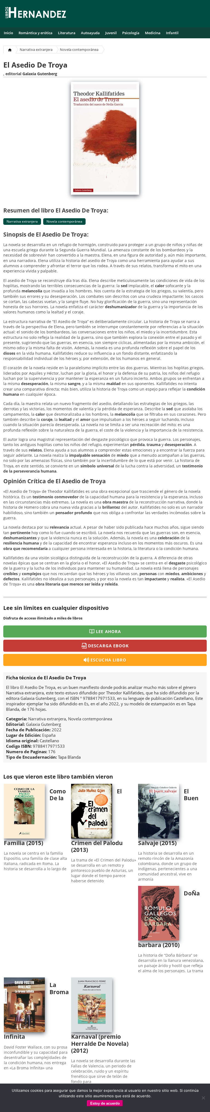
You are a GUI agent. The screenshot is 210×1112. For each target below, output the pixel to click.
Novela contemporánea (79, 49)
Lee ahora (108, 631)
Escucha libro (108, 660)
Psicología (130, 32)
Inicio (8, 32)
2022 (57, 729)
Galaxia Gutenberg (39, 73)
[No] (203, 1098)
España (49, 735)
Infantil (172, 32)
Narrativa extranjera (36, 49)
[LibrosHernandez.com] (35, 13)
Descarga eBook (108, 645)
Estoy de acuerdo (105, 1103)
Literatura (66, 32)
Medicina (153, 32)
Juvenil (111, 32)
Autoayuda (90, 32)
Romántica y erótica (35, 32)
